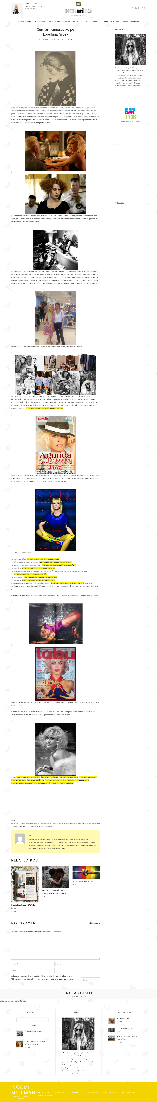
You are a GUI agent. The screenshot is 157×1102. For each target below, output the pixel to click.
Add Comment (94, 923)
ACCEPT (17, 823)
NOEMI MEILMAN (31, 4)
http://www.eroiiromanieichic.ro (28, 777)
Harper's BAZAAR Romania (56, 823)
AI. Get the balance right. (34, 1031)
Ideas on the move (111, 22)
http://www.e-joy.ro (18, 780)
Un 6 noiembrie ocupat (125, 1028)
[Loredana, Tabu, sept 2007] (55, 673)
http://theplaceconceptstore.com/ (76, 780)
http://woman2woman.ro (68, 777)
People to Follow (71, 22)
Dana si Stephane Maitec (29, 823)
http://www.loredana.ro (35, 780)
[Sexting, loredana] (55, 520)
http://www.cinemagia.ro (88, 777)
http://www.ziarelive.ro (49, 777)
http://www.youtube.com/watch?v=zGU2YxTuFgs (41, 577)
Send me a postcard (131, 22)
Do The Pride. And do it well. (84, 881)
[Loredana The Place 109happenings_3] (55, 374)
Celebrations (54, 22)
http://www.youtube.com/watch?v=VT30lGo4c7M (44, 408)
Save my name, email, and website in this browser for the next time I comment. (42, 976)
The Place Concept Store (36, 826)
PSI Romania (81, 823)
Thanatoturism (23, 826)
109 (12, 823)
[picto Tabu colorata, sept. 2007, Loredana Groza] (55, 623)
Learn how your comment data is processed (57, 979)
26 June (46, 39)
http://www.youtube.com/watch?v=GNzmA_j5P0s (38, 568)
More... (35, 8)
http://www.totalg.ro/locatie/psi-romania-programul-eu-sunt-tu (34, 783)
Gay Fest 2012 (42, 823)
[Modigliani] (55, 194)
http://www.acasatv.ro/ (54, 780)
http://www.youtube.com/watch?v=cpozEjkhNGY (55, 562)
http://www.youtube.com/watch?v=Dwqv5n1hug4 (43, 559)
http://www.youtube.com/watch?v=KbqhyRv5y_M (38, 580)
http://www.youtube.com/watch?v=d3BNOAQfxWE (59, 565)
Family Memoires (24, 22)
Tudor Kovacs (49, 826)
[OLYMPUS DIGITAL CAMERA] (55, 318)
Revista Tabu (90, 823)
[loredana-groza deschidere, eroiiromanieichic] (55, 78)
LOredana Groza (71, 823)
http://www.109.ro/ (66, 783)
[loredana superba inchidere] (55, 749)
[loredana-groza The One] (55, 250)
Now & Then (40, 22)
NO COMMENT (25, 923)
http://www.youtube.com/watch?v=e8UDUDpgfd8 (30, 574)
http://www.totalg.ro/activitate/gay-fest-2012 (67, 583)
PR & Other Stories (91, 22)
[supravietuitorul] (55, 151)
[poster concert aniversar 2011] (55, 444)
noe (39, 39)
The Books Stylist (123, 1018)
